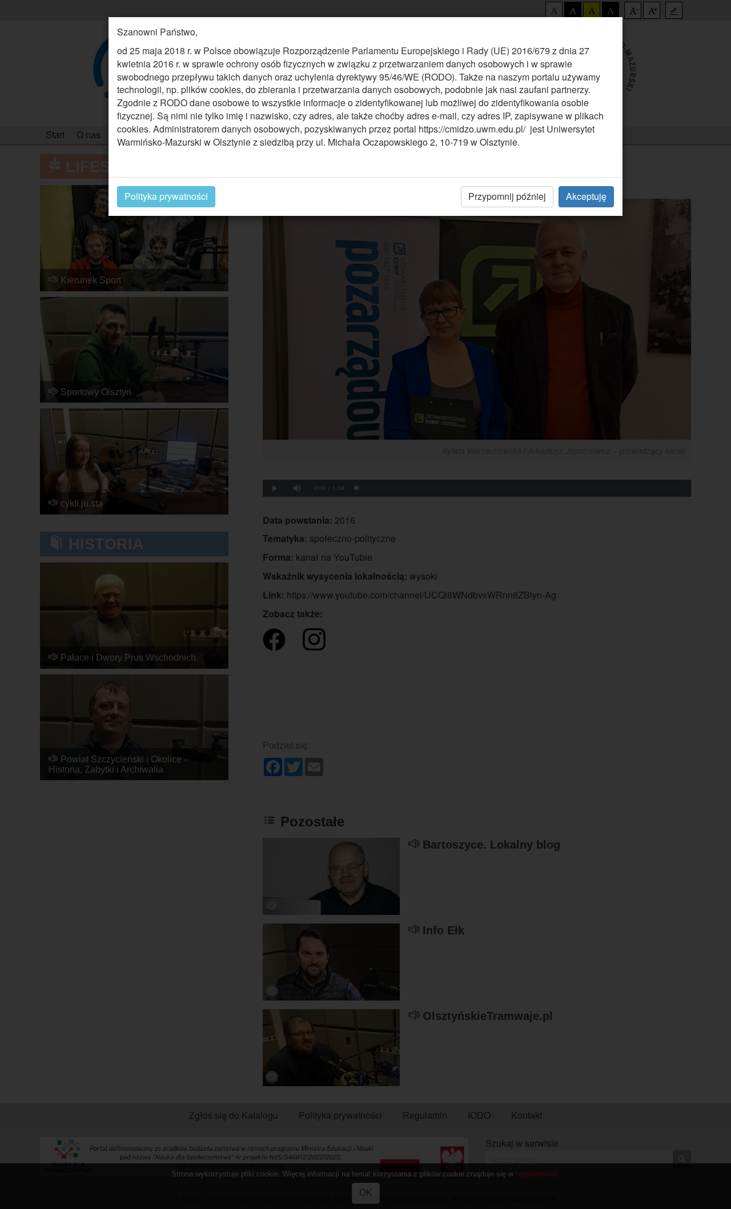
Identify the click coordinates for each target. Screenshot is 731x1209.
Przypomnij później (507, 196)
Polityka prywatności (166, 196)
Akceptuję (586, 196)
